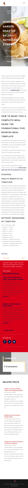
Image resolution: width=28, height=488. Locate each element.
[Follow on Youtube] (14, 342)
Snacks (18, 13)
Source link (4, 253)
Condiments (11, 11)
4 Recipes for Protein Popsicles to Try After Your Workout (13, 442)
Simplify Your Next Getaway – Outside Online (12, 305)
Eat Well (20, 11)
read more (6, 297)
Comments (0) (11, 61)
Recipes (11, 13)
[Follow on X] (9, 342)
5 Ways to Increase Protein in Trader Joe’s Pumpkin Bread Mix (13, 278)
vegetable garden (15, 90)
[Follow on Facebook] (5, 342)
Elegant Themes (14, 484)
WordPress (15, 486)
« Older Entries (8, 330)
